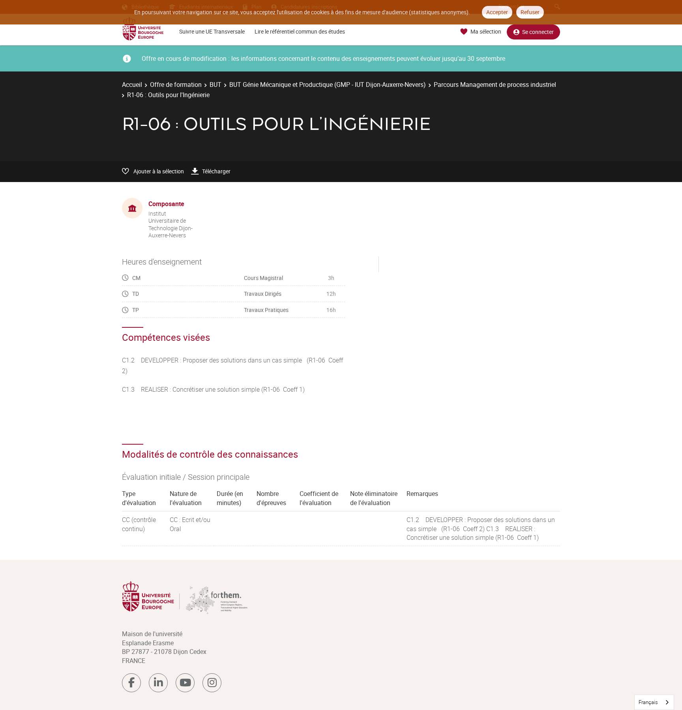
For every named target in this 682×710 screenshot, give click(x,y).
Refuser (530, 12)
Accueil (132, 84)
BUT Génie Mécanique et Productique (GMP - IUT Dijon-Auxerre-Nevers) (327, 84)
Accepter (497, 12)
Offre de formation (176, 84)
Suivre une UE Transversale (212, 31)
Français (648, 702)
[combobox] (654, 702)
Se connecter (538, 32)
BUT (215, 84)
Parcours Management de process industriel (495, 84)
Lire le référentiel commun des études (300, 31)
